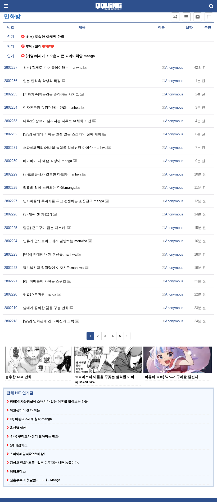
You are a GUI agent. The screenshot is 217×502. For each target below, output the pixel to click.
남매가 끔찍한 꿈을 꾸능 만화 (46, 308)
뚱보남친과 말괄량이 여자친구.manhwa (54, 268)
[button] (175, 16)
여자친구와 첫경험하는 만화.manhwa (52, 107)
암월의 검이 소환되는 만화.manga (49, 188)
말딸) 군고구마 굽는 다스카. (45, 228)
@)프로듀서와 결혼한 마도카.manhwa (52, 174)
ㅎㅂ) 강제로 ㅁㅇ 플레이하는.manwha (53, 68)
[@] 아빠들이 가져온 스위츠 (45, 281)
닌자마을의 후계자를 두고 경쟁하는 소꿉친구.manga (64, 201)
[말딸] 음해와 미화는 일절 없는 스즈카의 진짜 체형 (62, 134)
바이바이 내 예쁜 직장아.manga (48, 161)
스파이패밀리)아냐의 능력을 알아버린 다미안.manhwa (65, 148)
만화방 (12, 16)
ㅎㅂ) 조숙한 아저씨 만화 (45, 37)
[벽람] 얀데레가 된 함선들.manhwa (50, 254)
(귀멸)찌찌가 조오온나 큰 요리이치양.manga (60, 56)
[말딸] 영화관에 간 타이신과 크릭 (49, 321)
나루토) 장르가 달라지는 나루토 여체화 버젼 (57, 121)
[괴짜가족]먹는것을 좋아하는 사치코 (51, 94)
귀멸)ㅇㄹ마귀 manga (40, 294)
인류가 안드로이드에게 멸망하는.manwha (55, 241)
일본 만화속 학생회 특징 (42, 81)
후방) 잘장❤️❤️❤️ (40, 46)
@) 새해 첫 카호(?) (38, 214)
